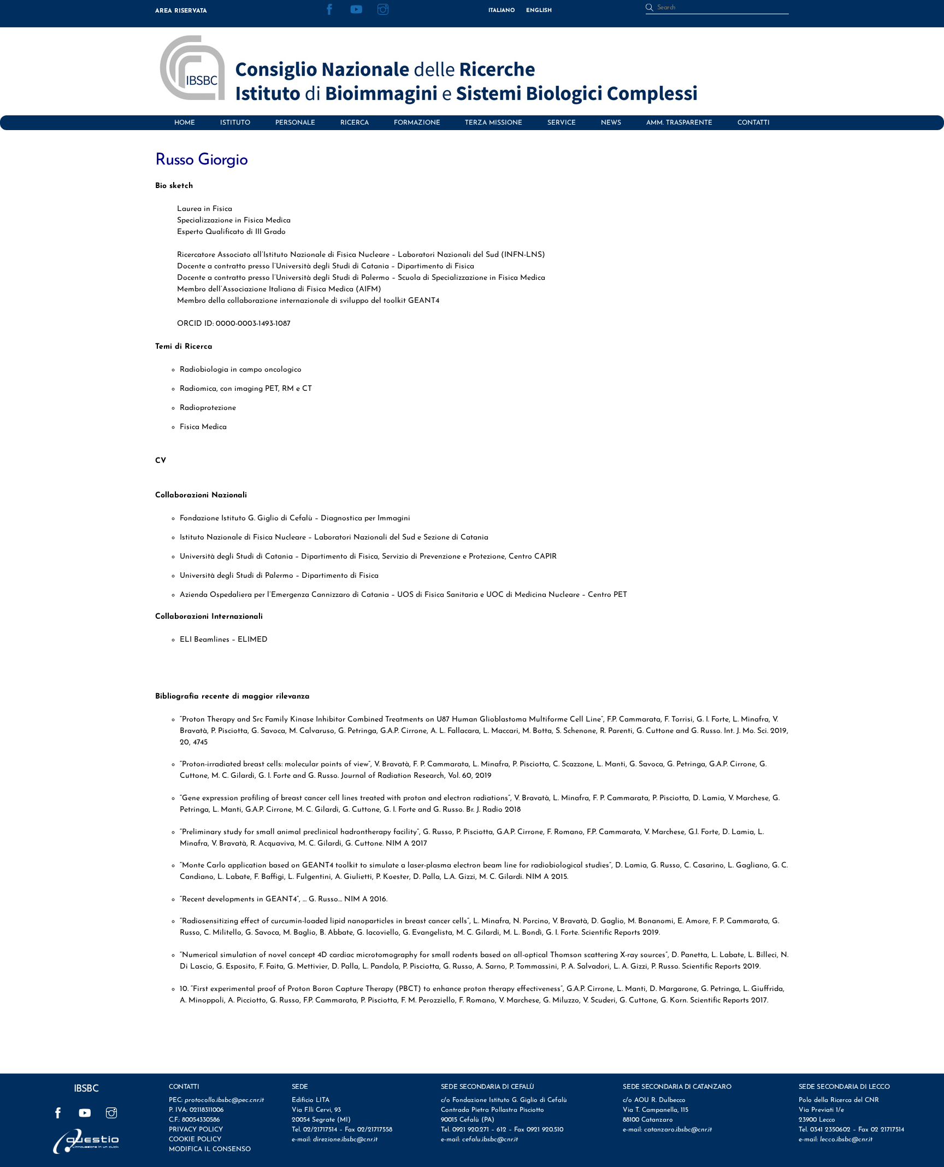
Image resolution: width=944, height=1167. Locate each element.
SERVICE (561, 123)
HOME (184, 123)
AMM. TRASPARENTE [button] (679, 123)
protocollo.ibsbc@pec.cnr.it (224, 1100)
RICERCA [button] (354, 123)
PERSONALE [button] (295, 123)
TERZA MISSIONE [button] (493, 123)
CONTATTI (754, 123)
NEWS (611, 123)
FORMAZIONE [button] (417, 123)
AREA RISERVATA (181, 11)
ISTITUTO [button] (235, 123)
